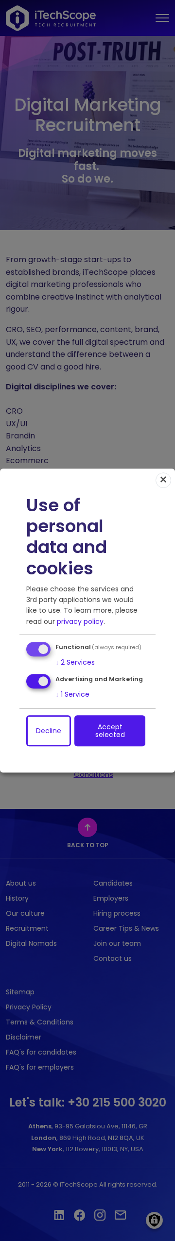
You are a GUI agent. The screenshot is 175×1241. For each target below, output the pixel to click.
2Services (75, 662)
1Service (72, 694)
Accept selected (110, 730)
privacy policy (80, 621)
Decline (48, 731)
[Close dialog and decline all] (163, 480)
